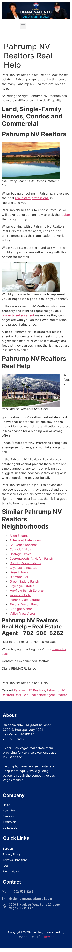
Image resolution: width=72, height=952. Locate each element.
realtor (65, 214)
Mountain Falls (20, 595)
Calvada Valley (20, 549)
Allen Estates (19, 536)
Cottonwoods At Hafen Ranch (31, 558)
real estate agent (42, 695)
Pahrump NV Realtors (29, 690)
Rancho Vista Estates (25, 600)
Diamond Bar (19, 577)
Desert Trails (19, 572)
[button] (23, 26)
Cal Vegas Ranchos (23, 545)
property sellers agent (18, 315)
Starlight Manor (21, 609)
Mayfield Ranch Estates (27, 590)
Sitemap (48, 937)
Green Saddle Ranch (24, 581)
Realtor (62, 695)
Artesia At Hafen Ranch (26, 540)
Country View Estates (25, 563)
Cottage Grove (20, 554)
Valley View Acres (23, 613)
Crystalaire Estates (23, 568)
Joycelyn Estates (22, 586)
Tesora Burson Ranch (25, 604)
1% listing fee (12, 757)
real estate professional (32, 198)
